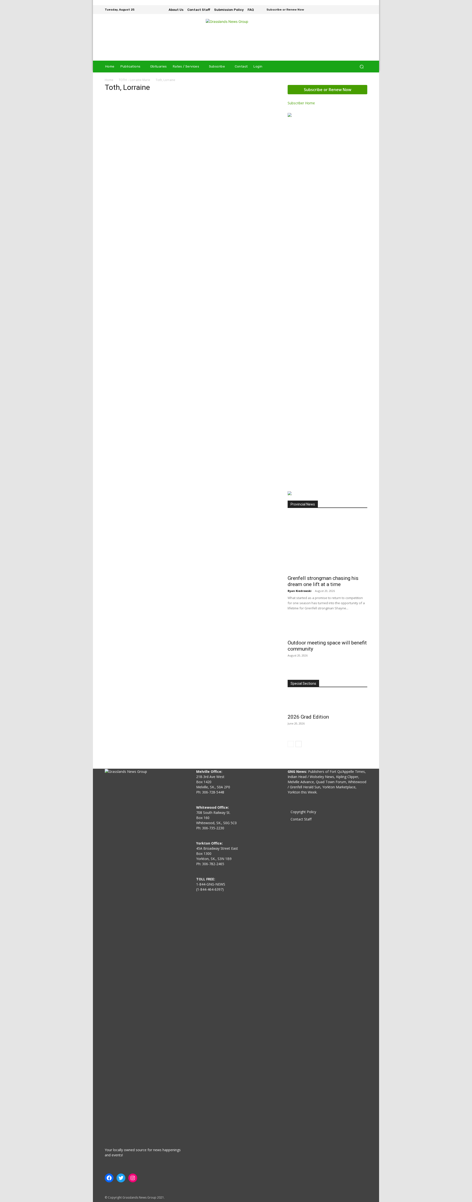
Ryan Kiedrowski (299, 591)
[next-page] (298, 744)
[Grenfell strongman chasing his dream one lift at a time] (327, 543)
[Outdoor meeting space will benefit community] (327, 628)
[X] (363, 9)
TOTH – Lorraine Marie (134, 80)
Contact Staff (301, 819)
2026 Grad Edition (308, 717)
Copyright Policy (303, 811)
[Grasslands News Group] (236, 37)
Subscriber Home (301, 103)
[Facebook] (350, 9)
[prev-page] (291, 744)
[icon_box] (282, 10)
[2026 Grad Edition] (327, 702)
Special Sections (303, 683)
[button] (361, 66)
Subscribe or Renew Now (327, 89)
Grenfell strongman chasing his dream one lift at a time (323, 581)
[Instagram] (357, 9)
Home (109, 80)
